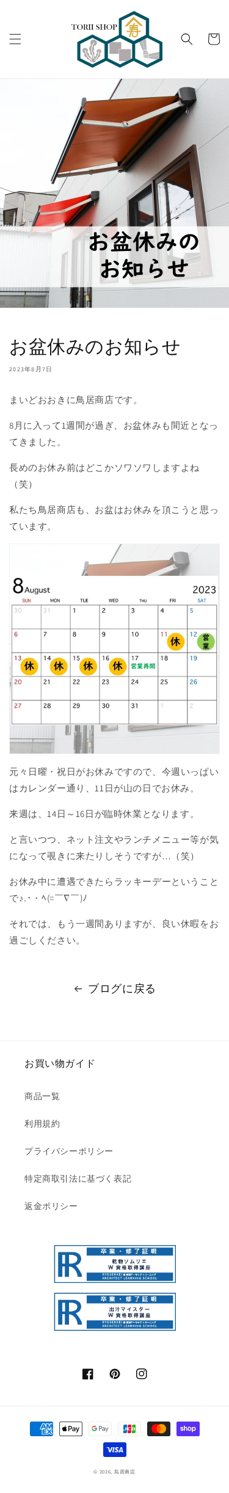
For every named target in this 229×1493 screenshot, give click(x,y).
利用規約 (42, 1123)
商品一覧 (42, 1096)
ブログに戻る (122, 988)
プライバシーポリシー (69, 1151)
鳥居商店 (125, 1471)
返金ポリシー (51, 1206)
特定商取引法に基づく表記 (77, 1178)
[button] (15, 39)
